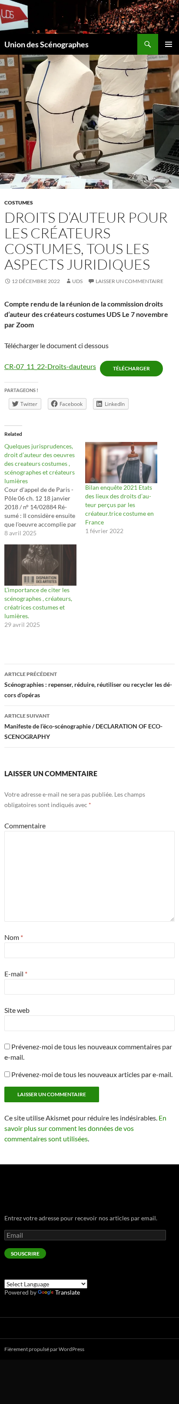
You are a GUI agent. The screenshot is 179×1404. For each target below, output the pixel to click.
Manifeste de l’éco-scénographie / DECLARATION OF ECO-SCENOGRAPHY (83, 726)
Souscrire (25, 1253)
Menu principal (168, 44)
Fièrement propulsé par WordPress (44, 1349)
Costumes (18, 202)
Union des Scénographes (46, 44)
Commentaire (25, 825)
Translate (67, 1292)
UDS (77, 281)
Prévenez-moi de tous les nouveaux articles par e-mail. (91, 1074)
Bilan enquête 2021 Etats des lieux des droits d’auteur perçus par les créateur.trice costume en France (119, 505)
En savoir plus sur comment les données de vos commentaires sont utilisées (85, 1128)
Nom (13, 937)
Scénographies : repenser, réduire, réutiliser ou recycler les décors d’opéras (88, 685)
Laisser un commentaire (129, 281)
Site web (17, 1010)
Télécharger (131, 368)
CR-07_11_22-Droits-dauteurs (50, 366)
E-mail (15, 973)
